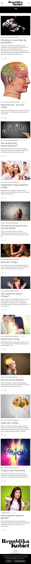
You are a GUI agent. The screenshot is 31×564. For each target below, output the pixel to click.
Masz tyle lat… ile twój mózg (12, 106)
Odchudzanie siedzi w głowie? (12, 516)
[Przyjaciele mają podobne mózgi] (15, 170)
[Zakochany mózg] (15, 324)
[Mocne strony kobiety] (15, 364)
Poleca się (3, 259)
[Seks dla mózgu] (15, 250)
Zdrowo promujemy (14, 420)
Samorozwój (16, 37)
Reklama (15, 550)
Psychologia (9, 37)
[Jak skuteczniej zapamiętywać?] (15, 129)
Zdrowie (17, 102)
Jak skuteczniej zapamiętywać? (9, 144)
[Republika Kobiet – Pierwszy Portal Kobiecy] (15, 3)
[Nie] (29, 559)
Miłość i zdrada (4, 336)
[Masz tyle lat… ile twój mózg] (15, 81)
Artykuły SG (3, 37)
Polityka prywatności (15, 553)
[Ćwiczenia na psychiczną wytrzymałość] (15, 211)
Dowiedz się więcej (19, 561)
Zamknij (9, 561)
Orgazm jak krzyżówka (13, 470)
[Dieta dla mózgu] (15, 406)
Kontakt (15, 552)
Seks (18, 259)
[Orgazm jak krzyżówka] (15, 452)
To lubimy (3, 512)
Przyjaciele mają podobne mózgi (14, 186)
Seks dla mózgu (9, 262)
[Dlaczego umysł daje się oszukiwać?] (15, 25)
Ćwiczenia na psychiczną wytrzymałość (14, 227)
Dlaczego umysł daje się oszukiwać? (13, 41)
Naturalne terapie (11, 102)
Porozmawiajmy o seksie (11, 259)
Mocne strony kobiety (12, 379)
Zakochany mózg (10, 339)
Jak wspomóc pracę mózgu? (11, 294)
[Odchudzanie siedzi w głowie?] (15, 498)
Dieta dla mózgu (10, 423)
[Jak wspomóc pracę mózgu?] (15, 282)
